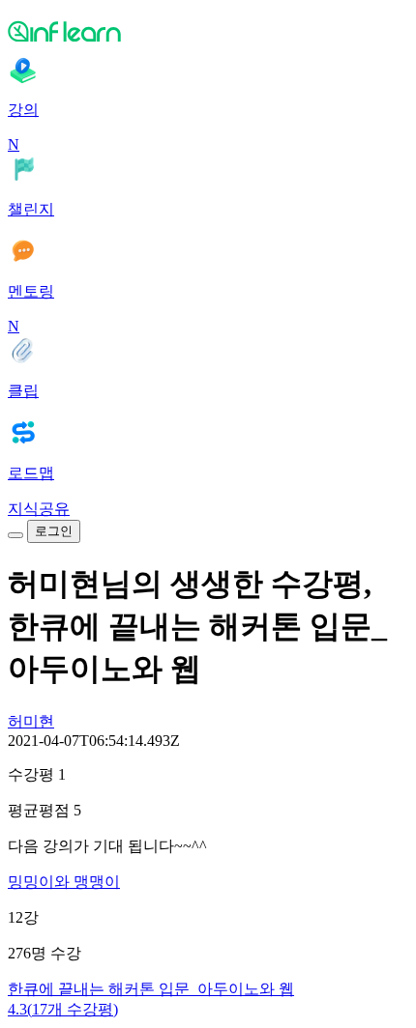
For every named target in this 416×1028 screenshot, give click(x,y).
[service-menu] (15, 535)
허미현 (31, 721)
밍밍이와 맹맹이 (64, 881)
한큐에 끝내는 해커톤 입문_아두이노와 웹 (151, 989)
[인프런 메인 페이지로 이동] (208, 31)
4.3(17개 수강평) (63, 1009)
